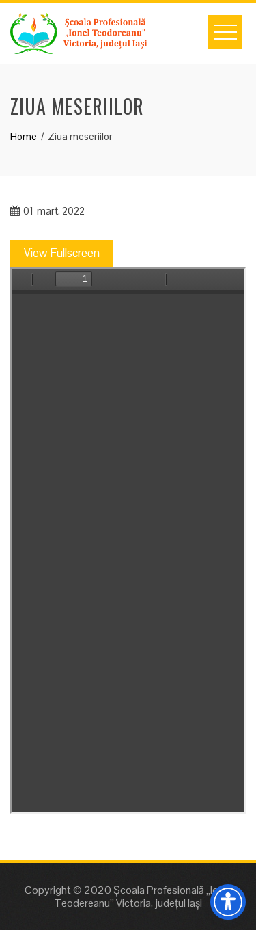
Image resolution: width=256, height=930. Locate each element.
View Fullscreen (62, 252)
